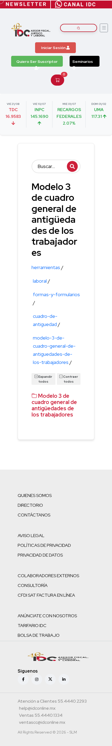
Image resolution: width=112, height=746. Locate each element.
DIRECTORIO (30, 505)
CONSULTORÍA (33, 585)
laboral (41, 281)
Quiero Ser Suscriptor (37, 61)
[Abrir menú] (104, 28)
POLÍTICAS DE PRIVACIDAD (44, 545)
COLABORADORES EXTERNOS (48, 576)
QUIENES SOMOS (35, 495)
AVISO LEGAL (31, 535)
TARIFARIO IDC (32, 625)
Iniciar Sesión (53, 47)
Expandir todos (45, 379)
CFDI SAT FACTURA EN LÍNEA (46, 595)
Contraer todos (70, 379)
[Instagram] (36, 679)
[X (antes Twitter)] (50, 679)
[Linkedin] (63, 679)
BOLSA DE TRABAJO (39, 635)
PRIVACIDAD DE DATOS (40, 555)
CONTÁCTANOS (34, 515)
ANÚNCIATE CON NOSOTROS (47, 616)
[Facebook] (23, 679)
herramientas (47, 267)
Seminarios (82, 61)
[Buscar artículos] (78, 28)
